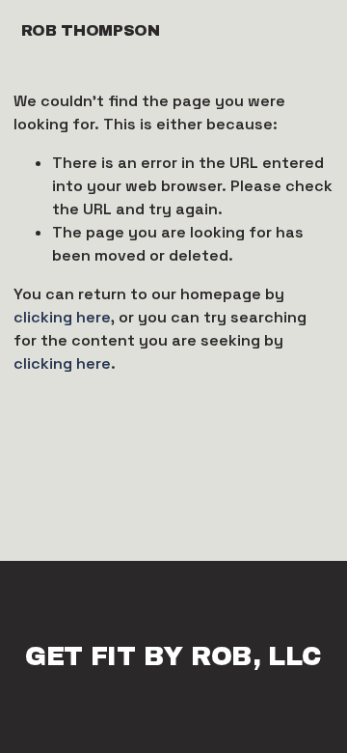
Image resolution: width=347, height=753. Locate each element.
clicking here (62, 317)
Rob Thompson (90, 30)
